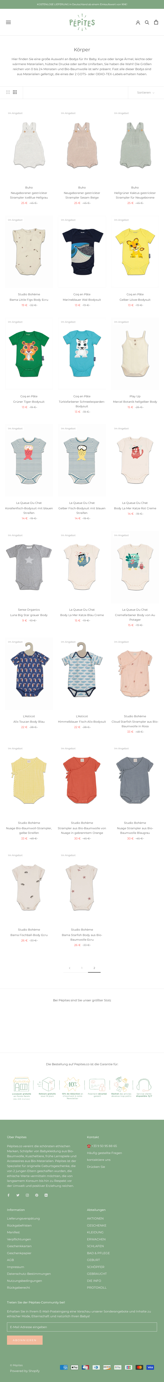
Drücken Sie (96, 1167)
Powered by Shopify (25, 1371)
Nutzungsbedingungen (24, 1281)
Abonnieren (25, 1340)
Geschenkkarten (19, 1246)
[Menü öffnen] (8, 22)
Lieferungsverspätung (23, 1218)
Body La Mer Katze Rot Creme (135, 508)
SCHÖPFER (95, 1267)
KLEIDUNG (95, 1232)
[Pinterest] (36, 1194)
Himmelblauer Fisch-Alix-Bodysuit (82, 721)
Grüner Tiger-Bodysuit (29, 402)
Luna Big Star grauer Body (29, 615)
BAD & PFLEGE (98, 1253)
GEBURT (93, 1260)
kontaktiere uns (98, 1160)
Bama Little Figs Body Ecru (29, 300)
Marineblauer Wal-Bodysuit (82, 300)
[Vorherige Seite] (69, 968)
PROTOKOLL (97, 1287)
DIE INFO (94, 1281)
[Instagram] (27, 1194)
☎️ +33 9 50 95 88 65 (102, 1146)
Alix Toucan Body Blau (29, 721)
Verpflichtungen (19, 1239)
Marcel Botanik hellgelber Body (135, 402)
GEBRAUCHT (97, 1274)
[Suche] (147, 22)
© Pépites (16, 1365)
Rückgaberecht (18, 1287)
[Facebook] (8, 1194)
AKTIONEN (95, 1218)
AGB (10, 1260)
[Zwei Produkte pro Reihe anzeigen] (8, 92)
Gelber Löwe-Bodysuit (135, 300)
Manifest (13, 1232)
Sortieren (144, 92)
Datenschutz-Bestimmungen (29, 1274)
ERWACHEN (96, 1239)
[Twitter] (17, 1194)
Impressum (15, 1267)
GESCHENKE (96, 1225)
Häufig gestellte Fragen (104, 1153)
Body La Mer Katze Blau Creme (82, 615)
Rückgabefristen (19, 1225)
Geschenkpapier (19, 1253)
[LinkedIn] (46, 1194)
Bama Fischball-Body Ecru (29, 935)
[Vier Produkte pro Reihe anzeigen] (15, 92)
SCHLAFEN (95, 1246)
